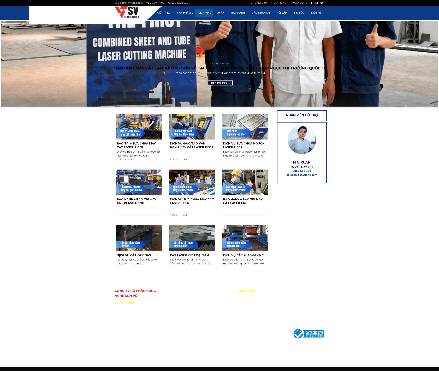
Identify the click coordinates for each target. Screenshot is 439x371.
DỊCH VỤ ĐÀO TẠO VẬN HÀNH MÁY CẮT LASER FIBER (192, 145)
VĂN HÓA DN (281, 3)
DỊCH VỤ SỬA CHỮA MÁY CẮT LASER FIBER (192, 201)
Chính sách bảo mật (304, 321)
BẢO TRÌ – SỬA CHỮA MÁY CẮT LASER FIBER (136, 145)
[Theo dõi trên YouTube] (321, 3)
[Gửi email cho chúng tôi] (316, 3)
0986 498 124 (136, 352)
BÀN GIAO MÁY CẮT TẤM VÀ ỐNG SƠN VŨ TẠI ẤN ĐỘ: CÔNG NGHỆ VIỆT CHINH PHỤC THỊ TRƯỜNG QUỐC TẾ (220, 68)
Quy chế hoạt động (303, 306)
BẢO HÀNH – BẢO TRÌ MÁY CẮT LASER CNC (243, 201)
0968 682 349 (302, 170)
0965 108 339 (153, 352)
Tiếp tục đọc (220, 83)
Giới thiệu (297, 298)
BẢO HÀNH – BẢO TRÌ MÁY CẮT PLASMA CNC (136, 201)
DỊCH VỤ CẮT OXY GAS (134, 255)
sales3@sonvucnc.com (301, 174)
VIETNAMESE (256, 3)
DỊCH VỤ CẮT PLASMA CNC (243, 255)
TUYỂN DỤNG (299, 3)
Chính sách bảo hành (304, 314)
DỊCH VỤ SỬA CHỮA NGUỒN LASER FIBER (244, 145)
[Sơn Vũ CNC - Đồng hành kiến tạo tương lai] (127, 13)
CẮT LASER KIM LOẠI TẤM (189, 255)
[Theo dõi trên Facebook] (311, 3)
